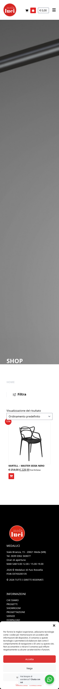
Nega (29, 668)
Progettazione (16, 612)
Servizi (11, 616)
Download (13, 620)
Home (11, 382)
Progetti (12, 604)
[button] (54, 625)
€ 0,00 (43, 10)
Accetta (29, 659)
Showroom (14, 608)
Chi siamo (13, 600)
